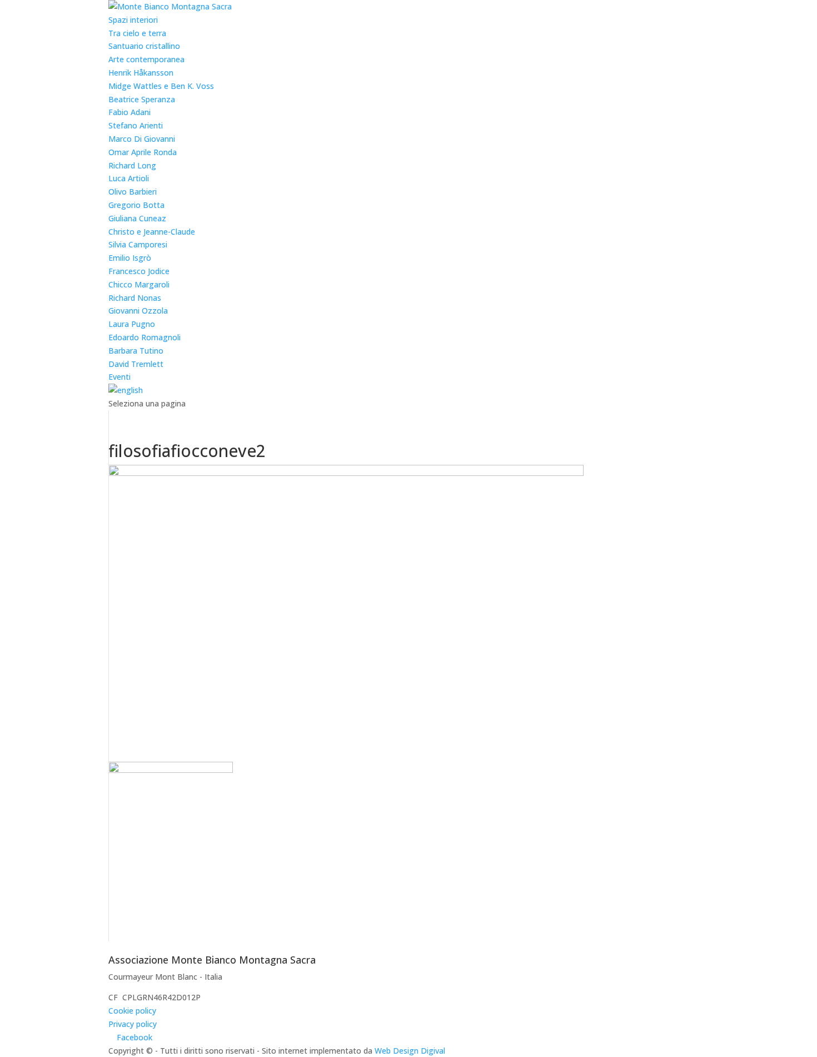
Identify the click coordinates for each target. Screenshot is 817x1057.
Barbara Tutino (135, 350)
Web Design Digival (410, 1050)
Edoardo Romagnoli (144, 337)
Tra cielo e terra (137, 33)
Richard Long (132, 165)
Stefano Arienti (135, 125)
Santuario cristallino (144, 46)
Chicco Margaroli (139, 284)
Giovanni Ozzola (138, 310)
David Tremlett (135, 364)
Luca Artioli (128, 178)
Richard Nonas (134, 297)
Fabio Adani (129, 112)
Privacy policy (132, 1024)
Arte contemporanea (146, 59)
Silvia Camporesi (137, 244)
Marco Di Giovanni (141, 138)
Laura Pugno (131, 324)
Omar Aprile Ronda (142, 152)
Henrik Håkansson (140, 72)
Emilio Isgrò (129, 257)
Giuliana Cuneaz (137, 218)
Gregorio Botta (136, 205)
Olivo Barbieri (132, 191)
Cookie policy (132, 1010)
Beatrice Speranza (141, 99)
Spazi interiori (133, 19)
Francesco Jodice (139, 271)
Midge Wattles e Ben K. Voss (161, 86)
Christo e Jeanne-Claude (151, 231)
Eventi (119, 376)
